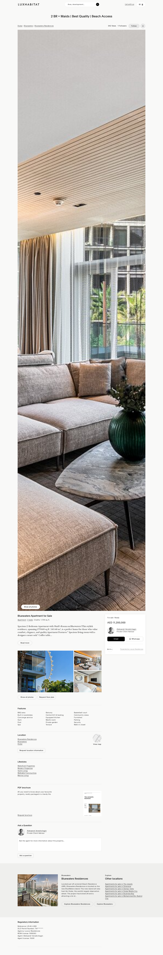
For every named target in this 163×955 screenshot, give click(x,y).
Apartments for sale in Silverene (118, 886)
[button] (92, 804)
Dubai (20, 26)
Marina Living (23, 776)
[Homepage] (29, 4)
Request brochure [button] (25, 815)
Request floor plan (46, 697)
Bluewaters (28, 26)
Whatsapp (136, 639)
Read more (25, 643)
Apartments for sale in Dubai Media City (121, 891)
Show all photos (30, 607)
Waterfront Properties (26, 766)
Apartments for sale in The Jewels (118, 884)
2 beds (30, 620)
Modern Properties (25, 768)
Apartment (22, 620)
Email (116, 639)
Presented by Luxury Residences (131, 649)
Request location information (31, 750)
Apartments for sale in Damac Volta (119, 889)
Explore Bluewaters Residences (77, 904)
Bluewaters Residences (44, 26)
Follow (134, 26)
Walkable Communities (27, 773)
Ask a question (26, 856)
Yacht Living (23, 771)
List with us (129, 4)
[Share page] (142, 26)
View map (97, 744)
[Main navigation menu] (141, 4)
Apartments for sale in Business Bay (119, 894)
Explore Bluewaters (105, 904)
